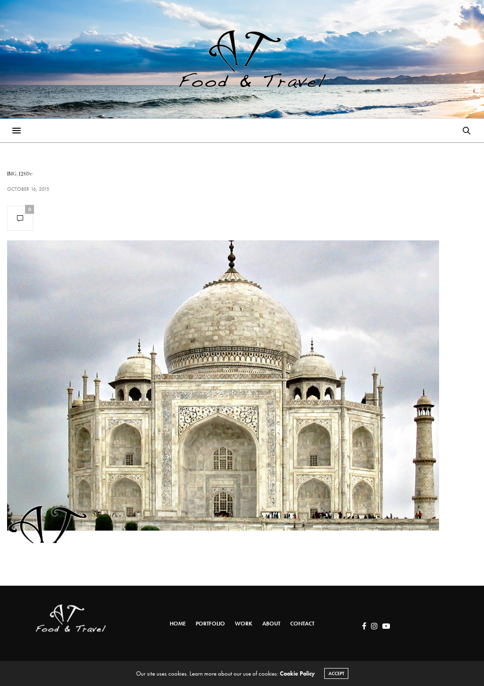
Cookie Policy (297, 673)
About (271, 623)
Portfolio (210, 623)
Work (243, 623)
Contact (302, 623)
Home (178, 623)
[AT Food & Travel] (242, 59)
